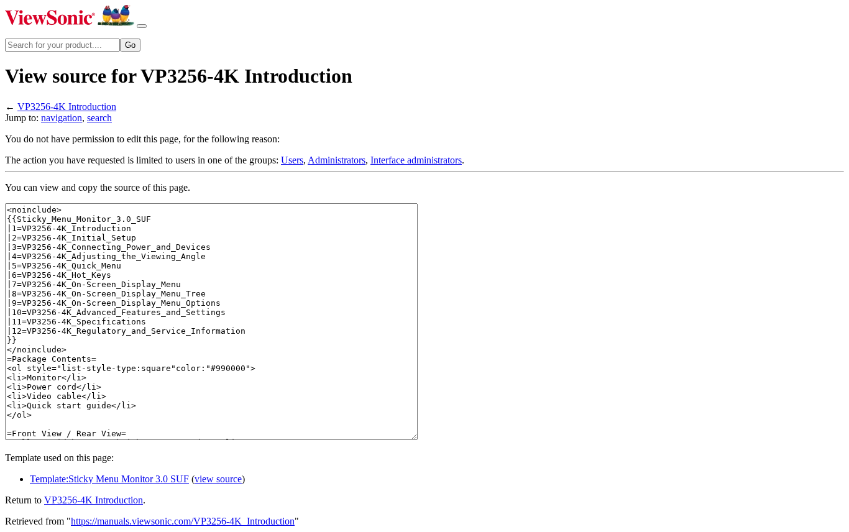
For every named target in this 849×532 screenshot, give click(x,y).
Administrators (336, 160)
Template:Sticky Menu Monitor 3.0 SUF (109, 479)
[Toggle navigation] (142, 26)
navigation (61, 117)
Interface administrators (416, 160)
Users (292, 160)
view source (218, 479)
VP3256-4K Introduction (66, 106)
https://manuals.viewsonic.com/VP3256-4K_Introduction (183, 521)
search (99, 117)
